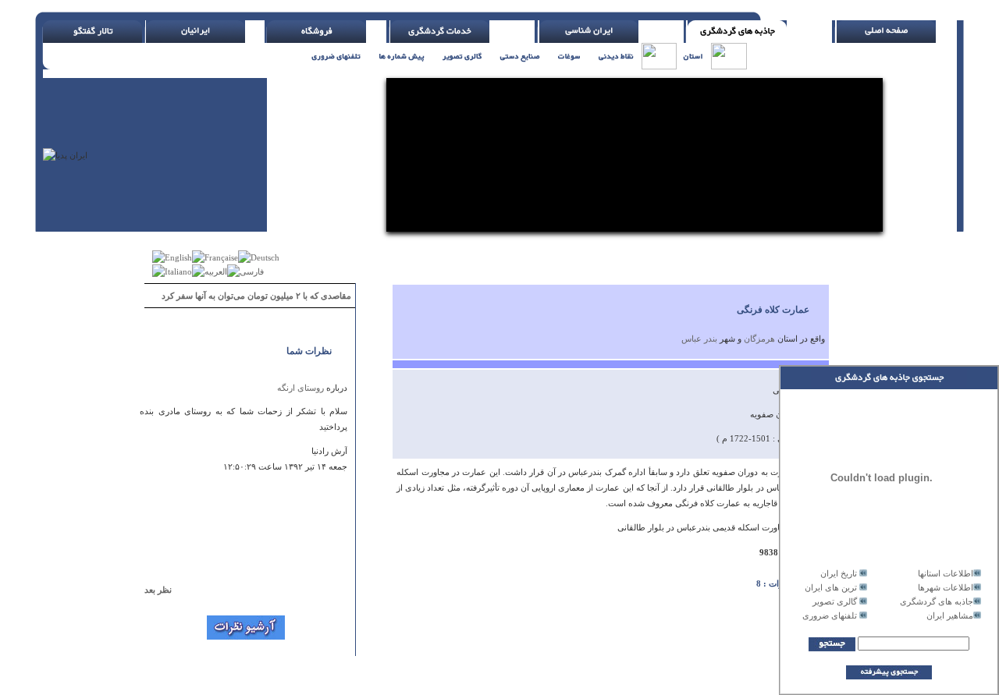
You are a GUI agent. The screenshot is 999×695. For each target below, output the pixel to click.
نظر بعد (165, 589)
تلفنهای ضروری (829, 615)
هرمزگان (759, 338)
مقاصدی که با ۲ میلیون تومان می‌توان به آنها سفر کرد (256, 295)
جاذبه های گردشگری (936, 601)
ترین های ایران (831, 587)
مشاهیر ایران (949, 615)
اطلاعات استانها (945, 573)
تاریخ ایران (838, 573)
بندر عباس (699, 338)
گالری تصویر (834, 601)
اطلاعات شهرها (945, 587)
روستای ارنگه (300, 387)
